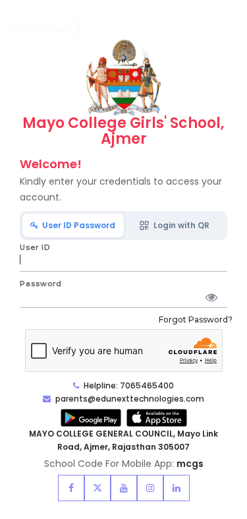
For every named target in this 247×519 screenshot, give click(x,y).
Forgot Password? (196, 319)
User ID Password (76, 225)
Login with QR (179, 225)
